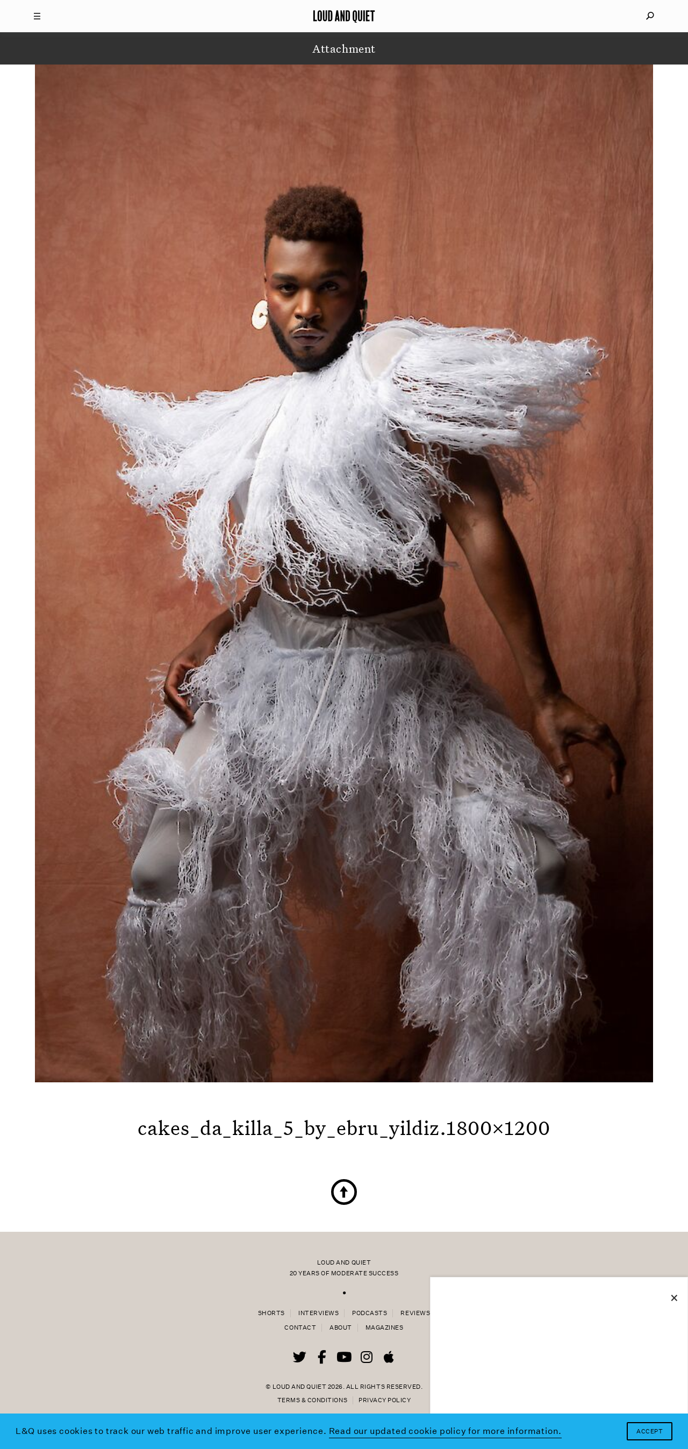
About (340, 1328)
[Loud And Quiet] (344, 16)
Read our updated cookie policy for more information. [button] (445, 1431)
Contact (300, 1328)
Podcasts (369, 1313)
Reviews (415, 1313)
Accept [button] (649, 1431)
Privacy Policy (385, 1400)
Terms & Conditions (312, 1400)
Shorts (271, 1313)
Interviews (318, 1313)
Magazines (385, 1328)
